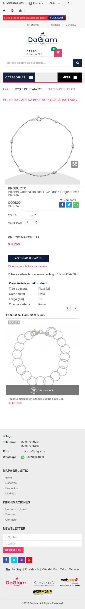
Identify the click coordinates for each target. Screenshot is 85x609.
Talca (63, 569)
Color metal (17, 294)
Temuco (74, 569)
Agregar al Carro (28, 258)
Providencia (32, 569)
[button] (55, 3)
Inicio (6, 89)
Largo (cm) (16, 299)
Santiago (17, 569)
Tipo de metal (18, 288)
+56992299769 (30, 442)
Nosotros (38, 3)
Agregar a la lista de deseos (29, 266)
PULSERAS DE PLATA (61, 89)
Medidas (10, 493)
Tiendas (55, 24)
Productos (11, 488)
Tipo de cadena (19, 304)
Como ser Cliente (16, 509)
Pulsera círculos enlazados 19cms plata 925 (36, 398)
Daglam (34, 603)
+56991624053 (15, 3)
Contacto (71, 24)
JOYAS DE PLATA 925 (28, 89)
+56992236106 (30, 445)
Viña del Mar (50, 569)
